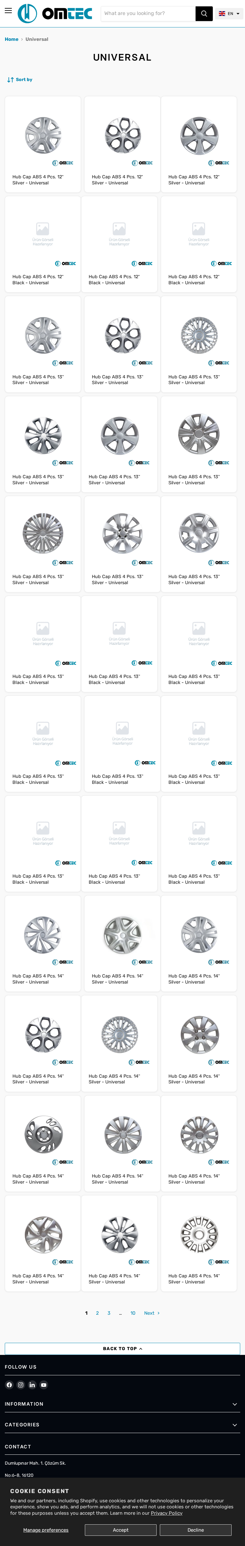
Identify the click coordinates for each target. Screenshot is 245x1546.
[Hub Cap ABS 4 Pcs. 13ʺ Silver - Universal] (43, 334)
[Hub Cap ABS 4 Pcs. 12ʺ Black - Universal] (43, 234)
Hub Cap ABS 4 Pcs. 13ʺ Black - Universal (38, 679)
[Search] (204, 13)
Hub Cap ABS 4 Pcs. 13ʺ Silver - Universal (38, 380)
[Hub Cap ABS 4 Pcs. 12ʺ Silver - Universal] (43, 134)
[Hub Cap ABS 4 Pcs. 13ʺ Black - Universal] (43, 633)
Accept (121, 1530)
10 (133, 1313)
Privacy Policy (166, 1513)
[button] (229, 13)
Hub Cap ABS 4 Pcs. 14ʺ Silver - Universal (38, 979)
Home (12, 39)
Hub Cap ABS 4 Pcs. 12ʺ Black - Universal (37, 280)
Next (150, 1313)
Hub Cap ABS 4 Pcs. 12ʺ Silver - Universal (37, 180)
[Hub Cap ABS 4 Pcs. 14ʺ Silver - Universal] (43, 933)
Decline (196, 1530)
